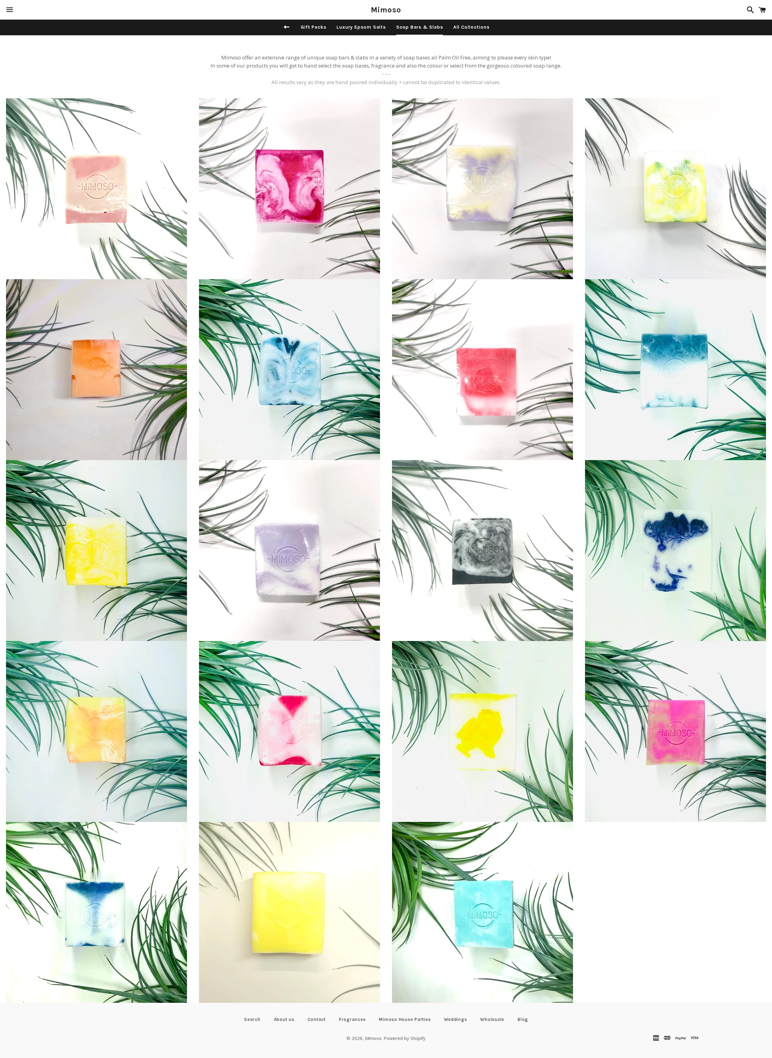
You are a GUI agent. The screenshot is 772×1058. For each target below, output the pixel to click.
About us (284, 1019)
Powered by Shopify (405, 1038)
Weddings (455, 1019)
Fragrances (352, 1019)
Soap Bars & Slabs (419, 27)
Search (252, 1019)
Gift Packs (313, 27)
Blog (522, 1019)
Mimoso (386, 9)
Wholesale (492, 1019)
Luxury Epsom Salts (361, 27)
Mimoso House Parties (405, 1019)
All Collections (471, 27)
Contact (317, 1019)
